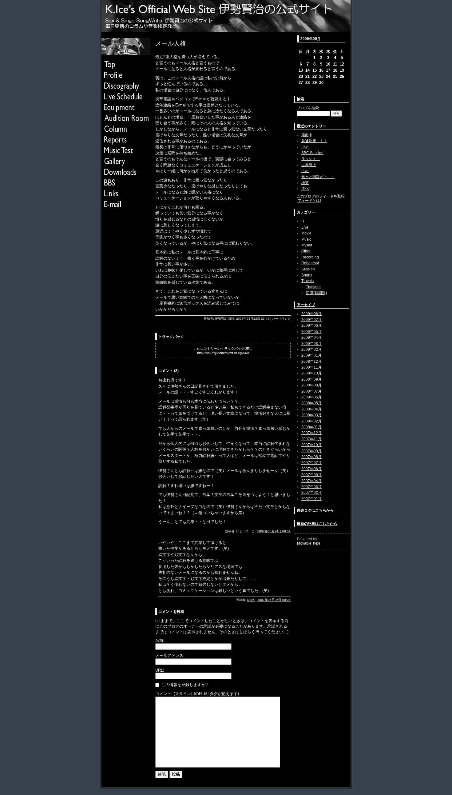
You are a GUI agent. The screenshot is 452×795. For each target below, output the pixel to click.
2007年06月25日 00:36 (274, 599)
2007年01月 (311, 499)
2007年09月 (311, 451)
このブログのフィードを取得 (321, 196)
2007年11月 (311, 439)
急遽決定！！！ (314, 141)
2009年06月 (311, 325)
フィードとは (309, 200)
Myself (306, 245)
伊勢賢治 (221, 318)
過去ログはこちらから (315, 510)
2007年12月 (311, 433)
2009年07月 (311, 320)
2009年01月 (311, 355)
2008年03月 (311, 415)
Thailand (313, 287)
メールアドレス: (169, 655)
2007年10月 (311, 445)
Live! (305, 147)
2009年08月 (311, 314)
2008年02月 (311, 421)
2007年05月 (311, 475)
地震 (305, 183)
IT (302, 221)
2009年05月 (311, 332)
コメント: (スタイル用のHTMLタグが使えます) (197, 693)
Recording (310, 257)
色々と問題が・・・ (318, 177)
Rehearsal (310, 263)
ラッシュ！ (310, 159)
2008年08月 (311, 385)
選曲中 (306, 135)
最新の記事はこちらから (317, 523)
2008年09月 (311, 379)
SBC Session (312, 153)
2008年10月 (311, 373)
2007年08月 (311, 457)
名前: (160, 640)
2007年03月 (311, 487)
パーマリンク (281, 318)
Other (306, 251)
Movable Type (308, 543)
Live (304, 227)
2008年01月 (311, 427)
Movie (306, 233)
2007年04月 (311, 481)
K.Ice (251, 599)
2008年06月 (311, 397)
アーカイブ (306, 305)
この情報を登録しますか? (184, 684)
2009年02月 (311, 349)
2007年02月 (311, 492)
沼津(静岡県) (316, 293)
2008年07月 (311, 391)
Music (306, 239)
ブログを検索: (308, 108)
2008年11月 (311, 367)
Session (308, 269)
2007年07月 (311, 463)
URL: (159, 670)
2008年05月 (311, 403)
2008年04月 (311, 409)
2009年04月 (311, 337)
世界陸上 (308, 165)
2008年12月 (311, 361)
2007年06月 (311, 469)
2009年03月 (311, 344)
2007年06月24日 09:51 (274, 531)
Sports (306, 275)
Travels (307, 281)
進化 (305, 188)
